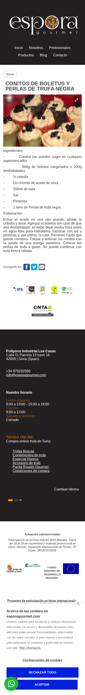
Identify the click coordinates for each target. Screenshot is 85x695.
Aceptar (42, 684)
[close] (78, 603)
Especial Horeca (25, 459)
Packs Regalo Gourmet (31, 467)
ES (16, 500)
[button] (11, 684)
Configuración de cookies (42, 660)
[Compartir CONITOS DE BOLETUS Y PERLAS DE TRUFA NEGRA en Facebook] (26, 267)
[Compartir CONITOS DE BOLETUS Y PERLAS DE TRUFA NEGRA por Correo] (41, 267)
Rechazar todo (42, 672)
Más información (30, 648)
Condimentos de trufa (29, 455)
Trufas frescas (23, 451)
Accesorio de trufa (27, 463)
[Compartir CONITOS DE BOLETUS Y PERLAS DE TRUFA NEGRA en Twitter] (33, 267)
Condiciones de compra (31, 471)
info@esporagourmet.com (26, 375)
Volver (10, 74)
